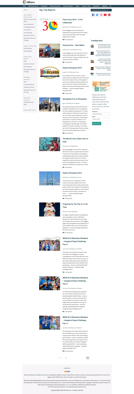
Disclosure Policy (30, 110)
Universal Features (29, 84)
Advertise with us (42, 375)
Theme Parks (27, 30)
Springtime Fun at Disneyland (75, 99)
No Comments (68, 39)
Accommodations (29, 24)
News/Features (28, 48)
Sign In (105, 6)
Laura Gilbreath (75, 103)
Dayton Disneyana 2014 (72, 173)
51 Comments (68, 232)
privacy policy (91, 375)
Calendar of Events (29, 35)
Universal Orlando (68, 6)
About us (33, 375)
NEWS (25, 9)
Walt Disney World (33, 6)
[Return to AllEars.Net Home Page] (33, 4)
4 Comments (68, 198)
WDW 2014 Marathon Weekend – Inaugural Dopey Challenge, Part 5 (75, 281)
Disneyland (44, 6)
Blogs (77, 6)
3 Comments (68, 62)
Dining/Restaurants (29, 27)
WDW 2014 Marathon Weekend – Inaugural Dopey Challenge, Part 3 (75, 320)
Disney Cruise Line (55, 6)
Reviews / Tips (86, 6)
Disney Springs (28, 32)
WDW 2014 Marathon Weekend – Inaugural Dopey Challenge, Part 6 (75, 241)
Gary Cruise (78, 27)
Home (24, 6)
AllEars (76, 146)
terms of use (102, 375)
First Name (95, 111)
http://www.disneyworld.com (77, 387)
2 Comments (68, 93)
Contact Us (67, 368)
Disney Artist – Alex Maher (74, 45)
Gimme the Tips (96, 123)
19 (66, 357)
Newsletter (96, 6)
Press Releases (28, 51)
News (25, 61)
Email (93, 116)
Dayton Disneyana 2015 (72, 68)
